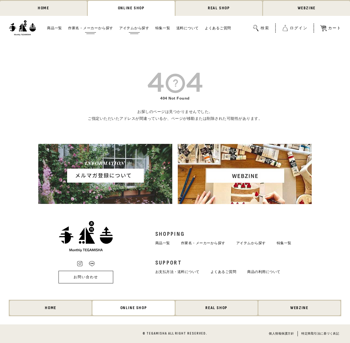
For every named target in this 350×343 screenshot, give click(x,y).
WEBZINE (307, 8)
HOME (43, 8)
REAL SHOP (219, 8)
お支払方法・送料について (177, 272)
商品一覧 (54, 28)
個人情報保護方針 (281, 333)
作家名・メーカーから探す (90, 28)
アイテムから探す (134, 28)
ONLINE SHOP (131, 8)
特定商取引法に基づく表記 (320, 333)
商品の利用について (264, 272)
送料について (187, 28)
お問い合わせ (86, 277)
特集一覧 (162, 28)
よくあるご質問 (218, 28)
